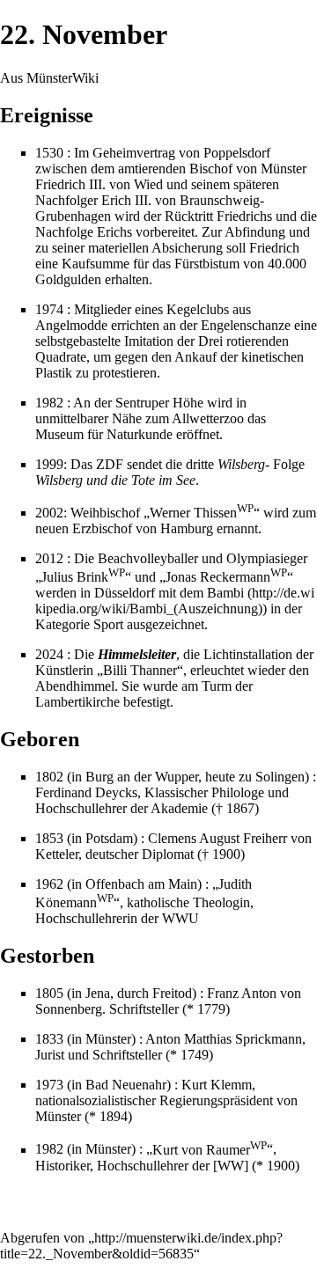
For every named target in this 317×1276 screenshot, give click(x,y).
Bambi (225, 592)
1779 (211, 1008)
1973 (49, 1084)
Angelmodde (71, 325)
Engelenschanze (246, 325)
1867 (240, 808)
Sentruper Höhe (159, 402)
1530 (49, 152)
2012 (49, 558)
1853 (49, 838)
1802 (49, 776)
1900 (226, 854)
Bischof (210, 168)
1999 (49, 464)
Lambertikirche (77, 701)
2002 (49, 512)
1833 (49, 1038)
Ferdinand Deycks (86, 792)
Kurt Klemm (216, 1084)
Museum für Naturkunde (104, 434)
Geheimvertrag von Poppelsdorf (181, 152)
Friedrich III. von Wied (99, 184)
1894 (114, 1116)
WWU (180, 918)
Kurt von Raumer (209, 1149)
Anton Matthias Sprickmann (223, 1038)
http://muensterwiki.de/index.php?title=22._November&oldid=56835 (141, 1245)
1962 (49, 883)
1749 (195, 1054)
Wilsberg (241, 464)
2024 (49, 654)
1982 (49, 402)
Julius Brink (83, 576)
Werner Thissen (202, 512)
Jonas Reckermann (226, 576)
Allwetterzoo (208, 418)
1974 (49, 309)
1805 (49, 993)
